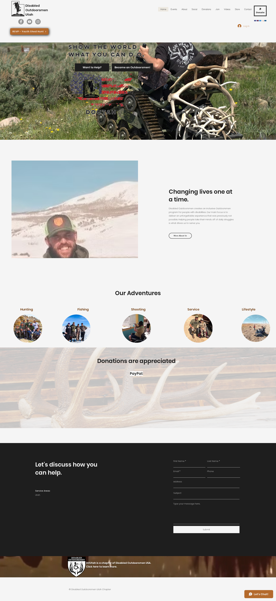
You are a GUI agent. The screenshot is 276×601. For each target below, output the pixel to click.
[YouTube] (29, 21)
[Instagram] (38, 21)
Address (177, 481)
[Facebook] (21, 21)
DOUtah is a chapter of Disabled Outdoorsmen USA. (119, 563)
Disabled (32, 5)
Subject (177, 493)
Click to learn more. (101, 566)
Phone (210, 471)
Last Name (212, 461)
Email (176, 471)
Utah (29, 14)
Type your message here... (186, 504)
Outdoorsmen (36, 10)
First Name (178, 461)
